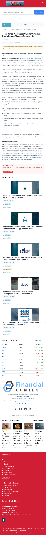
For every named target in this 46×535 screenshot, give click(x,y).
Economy (9, 269)
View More (38, 340)
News (12, 29)
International (27, 29)
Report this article (8, 171)
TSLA (3, 375)
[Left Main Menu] (4, 1)
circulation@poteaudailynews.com (19, 515)
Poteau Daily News (14, 528)
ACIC (9, 207)
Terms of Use (36, 528)
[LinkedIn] (25, 409)
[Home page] (15, 3)
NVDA (4, 369)
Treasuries (35, 29)
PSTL (9, 272)
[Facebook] (20, 409)
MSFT (3, 366)
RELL (9, 238)
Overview (6, 29)
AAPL (3, 350)
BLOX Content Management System (15, 532)
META (3, 363)
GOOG (4, 360)
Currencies (18, 29)
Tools (34, 25)
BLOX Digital (29, 532)
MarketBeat (7, 204)
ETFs (25, 25)
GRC (9, 334)
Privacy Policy (34, 401)
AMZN (4, 347)
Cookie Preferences (22, 530)
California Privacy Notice (11, 530)
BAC (3, 356)
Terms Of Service (22, 403)
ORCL (3, 372)
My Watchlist (22, 18)
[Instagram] (30, 409)
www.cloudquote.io (23, 396)
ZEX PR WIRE (22, 58)
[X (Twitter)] (15, 409)
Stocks (17, 25)
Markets (6, 25)
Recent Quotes (7, 18)
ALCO (9, 303)
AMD (3, 353)
